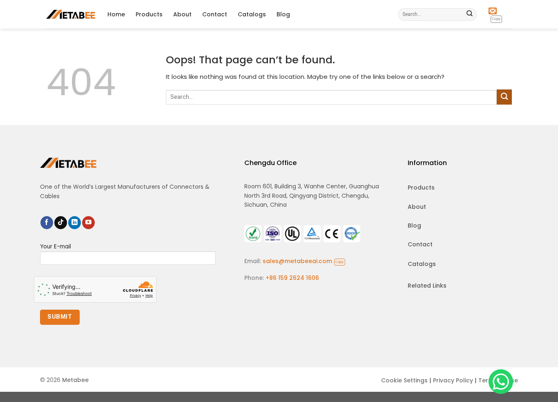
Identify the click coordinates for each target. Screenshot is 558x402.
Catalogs (252, 14)
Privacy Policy (453, 380)
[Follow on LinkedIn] (74, 222)
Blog (283, 14)
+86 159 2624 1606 (292, 278)
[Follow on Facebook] (46, 222)
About (182, 14)
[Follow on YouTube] (88, 222)
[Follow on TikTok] (60, 222)
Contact (214, 14)
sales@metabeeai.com (303, 261)
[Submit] (469, 14)
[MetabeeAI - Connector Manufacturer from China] (70, 14)
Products (149, 14)
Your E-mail (55, 246)
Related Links (427, 285)
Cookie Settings (404, 380)
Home (116, 14)
